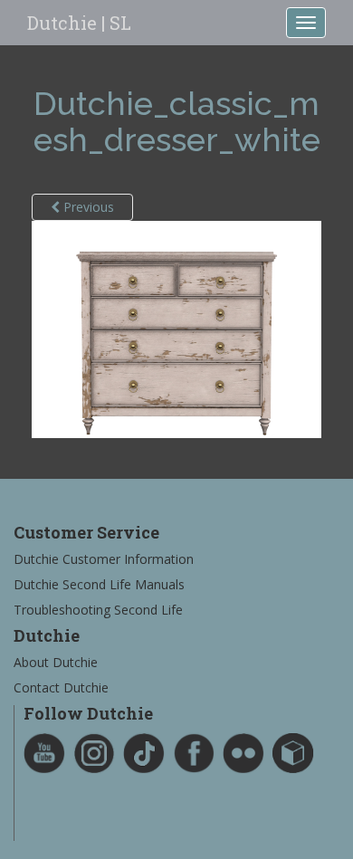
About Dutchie (56, 662)
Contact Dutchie (61, 687)
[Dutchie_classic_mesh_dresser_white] (176, 328)
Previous (87, 206)
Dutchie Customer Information (104, 559)
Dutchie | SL (79, 22)
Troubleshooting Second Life (98, 609)
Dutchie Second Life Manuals (99, 584)
